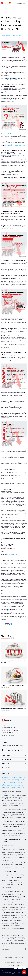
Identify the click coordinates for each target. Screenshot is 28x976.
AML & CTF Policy (19, 957)
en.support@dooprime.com (14, 553)
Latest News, (18, 34)
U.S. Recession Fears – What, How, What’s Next (11, 79)
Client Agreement (9, 957)
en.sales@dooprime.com (14, 554)
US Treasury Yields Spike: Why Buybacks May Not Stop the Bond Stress (13, 661)
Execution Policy (9, 960)
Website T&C (11, 965)
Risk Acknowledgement (9, 962)
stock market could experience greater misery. (16, 145)
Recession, (8, 35)
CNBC (20, 141)
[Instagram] (8, 624)
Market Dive (9, 12)
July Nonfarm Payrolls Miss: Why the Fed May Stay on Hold (13, 708)
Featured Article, (11, 34)
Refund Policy (19, 960)
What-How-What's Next (16, 35)
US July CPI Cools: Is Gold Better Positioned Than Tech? (12, 685)
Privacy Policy (20, 962)
